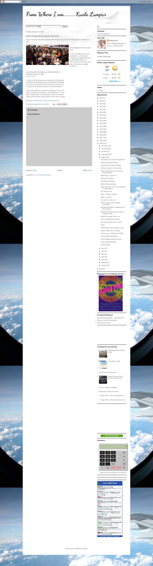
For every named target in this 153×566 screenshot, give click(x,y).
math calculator (112, 472)
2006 (101, 140)
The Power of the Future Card (108, 391)
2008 (101, 135)
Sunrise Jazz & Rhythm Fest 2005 (112, 233)
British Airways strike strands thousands (46, 100)
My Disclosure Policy (104, 323)
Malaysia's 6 (115, 488)
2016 (101, 112)
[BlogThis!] (60, 104)
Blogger (85, 548)
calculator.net (123, 472)
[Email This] (58, 104)
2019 (101, 104)
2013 (101, 121)
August (103, 157)
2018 (101, 106)
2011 (101, 126)
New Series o (110, 502)
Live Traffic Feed (110, 483)
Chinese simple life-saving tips (107, 320)
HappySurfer (113, 40)
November (104, 148)
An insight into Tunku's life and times (113, 159)
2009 (101, 132)
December (104, 146)
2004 (101, 269)
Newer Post (31, 170)
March (103, 260)
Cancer (100, 498)
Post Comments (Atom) (43, 175)
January (104, 265)
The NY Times (31, 76)
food (99, 534)
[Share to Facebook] (64, 104)
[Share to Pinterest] (66, 104)
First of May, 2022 (114, 361)
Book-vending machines (108, 184)
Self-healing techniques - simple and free (110, 318)
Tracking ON (116, 536)
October (104, 151)
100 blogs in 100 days (108, 181)
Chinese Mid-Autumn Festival (110, 219)
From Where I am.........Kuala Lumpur (66, 14)
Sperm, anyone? (106, 197)
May (103, 254)
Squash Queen (105, 245)
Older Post (87, 170)
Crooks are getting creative (107, 372)
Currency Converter (112, 436)
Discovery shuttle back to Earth (111, 222)
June (103, 251)
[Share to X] (62, 104)
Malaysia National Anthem (109, 162)
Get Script (103, 536)
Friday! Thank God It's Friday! (110, 230)
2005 (101, 143)
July (103, 248)
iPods (103, 225)
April (103, 257)
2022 (101, 98)
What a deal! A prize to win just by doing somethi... (112, 172)
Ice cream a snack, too (108, 200)
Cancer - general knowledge (108, 387)
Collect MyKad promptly (108, 242)
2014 (101, 118)
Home (59, 170)
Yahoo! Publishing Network (109, 236)
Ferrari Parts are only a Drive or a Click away (115, 377)
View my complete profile (115, 46)
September (105, 154)
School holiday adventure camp (111, 239)
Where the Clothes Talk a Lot (110, 216)
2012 (101, 123)
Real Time (109, 536)
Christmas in (115, 529)
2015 (101, 115)
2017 (101, 109)
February (104, 262)
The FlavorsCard (106, 191)
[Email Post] (53, 104)
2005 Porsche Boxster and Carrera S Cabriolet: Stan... (113, 213)
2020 (101, 101)
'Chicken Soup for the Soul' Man (111, 168)
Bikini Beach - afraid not (108, 175)
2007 (101, 138)
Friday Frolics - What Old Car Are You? (112, 400)
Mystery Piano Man (107, 178)
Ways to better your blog (109, 194)
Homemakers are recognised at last (112, 228)
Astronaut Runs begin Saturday (111, 165)
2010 (101, 129)
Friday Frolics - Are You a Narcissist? (112, 395)
